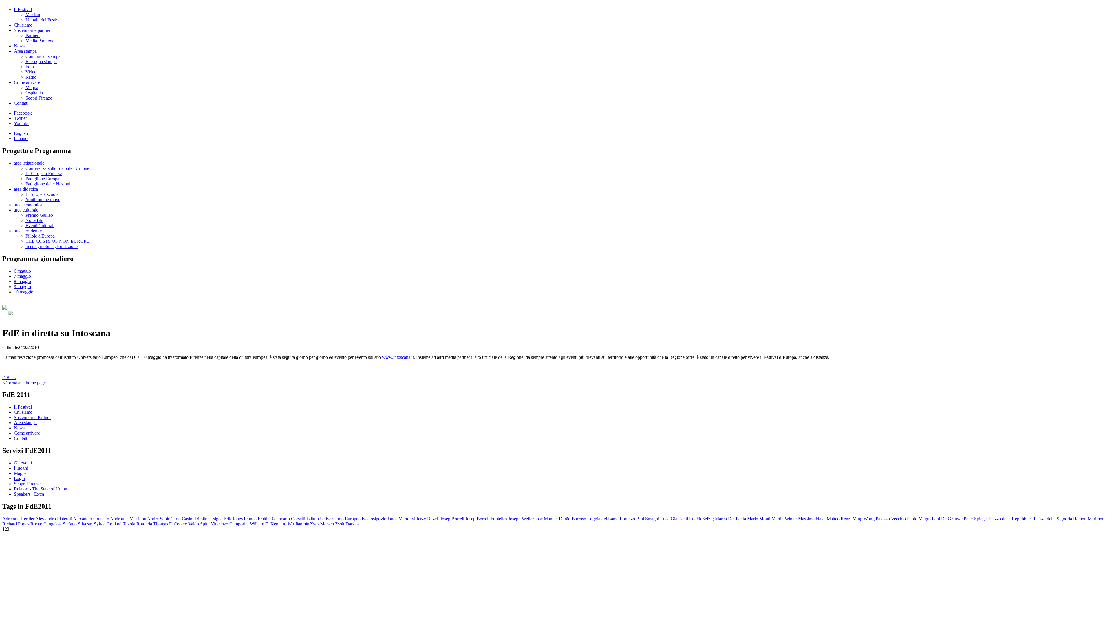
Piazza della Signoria (1053, 518)
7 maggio (22, 276)
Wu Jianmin (298, 523)
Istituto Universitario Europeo (333, 518)
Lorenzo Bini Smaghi (639, 518)
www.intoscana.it (398, 357)
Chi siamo (23, 25)
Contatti (21, 103)
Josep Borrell (452, 518)
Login (19, 478)
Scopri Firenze (38, 97)
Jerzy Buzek (427, 518)
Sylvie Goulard (108, 523)
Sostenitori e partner (32, 30)
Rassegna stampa (41, 61)
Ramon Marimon (1088, 518)
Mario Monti (758, 518)
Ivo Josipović (374, 518)
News (19, 45)
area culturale (26, 209)
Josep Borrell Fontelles (486, 518)
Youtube (21, 123)
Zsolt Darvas (347, 523)
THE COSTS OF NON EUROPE (57, 241)
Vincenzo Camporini (230, 523)
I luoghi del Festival (43, 19)
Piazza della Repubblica (1011, 518)
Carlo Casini (182, 518)
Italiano (21, 138)
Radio (30, 77)
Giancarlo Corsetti (288, 518)
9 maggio (22, 286)
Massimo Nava (812, 518)
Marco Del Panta (730, 518)
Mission (32, 14)
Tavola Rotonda (137, 523)
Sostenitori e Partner (32, 417)
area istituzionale (29, 163)
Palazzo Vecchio (891, 518)
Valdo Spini (199, 523)
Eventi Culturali (39, 225)
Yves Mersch (322, 523)
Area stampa (25, 51)
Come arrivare (27, 82)
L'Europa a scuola (41, 194)
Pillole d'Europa (40, 236)
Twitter (20, 118)
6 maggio (22, 271)
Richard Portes (15, 523)
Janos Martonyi (401, 518)
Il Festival (23, 9)
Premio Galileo (39, 215)
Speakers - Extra (29, 494)
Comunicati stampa (43, 56)
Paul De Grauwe (947, 518)
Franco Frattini (257, 518)
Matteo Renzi (839, 518)
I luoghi (21, 468)
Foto (29, 66)
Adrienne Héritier (18, 518)
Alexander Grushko (91, 518)
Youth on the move (42, 199)
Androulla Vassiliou (128, 518)
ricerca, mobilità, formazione (51, 246)
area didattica (26, 189)
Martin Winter (784, 518)
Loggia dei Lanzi (603, 518)
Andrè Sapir (158, 518)
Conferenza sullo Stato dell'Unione (57, 168)
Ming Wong (864, 518)
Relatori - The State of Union (40, 488)
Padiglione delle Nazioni (47, 183)
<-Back (9, 377)
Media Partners (39, 40)
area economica (28, 204)
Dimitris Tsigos (208, 518)
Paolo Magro (919, 518)
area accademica (29, 230)
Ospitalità (34, 92)
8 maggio (22, 281)
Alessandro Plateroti (53, 518)
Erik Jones (233, 518)
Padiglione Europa (42, 178)
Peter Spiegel (976, 518)
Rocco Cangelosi (46, 523)
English (21, 133)
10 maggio (23, 291)
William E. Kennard (268, 523)
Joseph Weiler (521, 518)
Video (30, 71)
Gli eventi (23, 462)
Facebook (23, 113)
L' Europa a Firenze (43, 173)
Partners (32, 35)
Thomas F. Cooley (170, 523)
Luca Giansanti (674, 518)
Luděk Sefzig (701, 518)
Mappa (31, 87)
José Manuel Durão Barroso (560, 518)
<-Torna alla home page (24, 382)
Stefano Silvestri (78, 523)
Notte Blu (34, 220)
